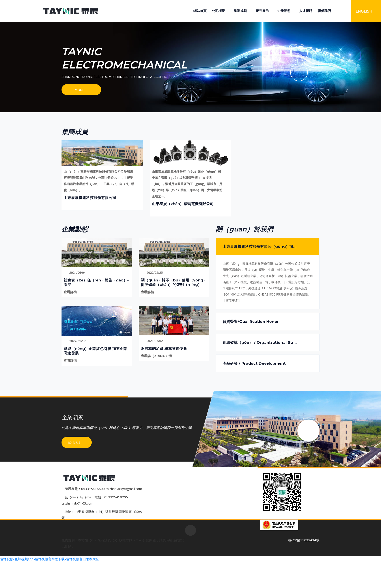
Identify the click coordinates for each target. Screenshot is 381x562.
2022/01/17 (77, 341)
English (364, 11)
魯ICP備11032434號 (303, 540)
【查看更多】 (232, 300)
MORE (79, 89)
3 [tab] (192, 96)
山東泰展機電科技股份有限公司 (90, 197)
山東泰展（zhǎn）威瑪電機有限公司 (183, 204)
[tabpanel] (190, 67)
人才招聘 (305, 11)
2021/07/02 (154, 341)
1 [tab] (184, 96)
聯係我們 (324, 11)
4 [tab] (197, 96)
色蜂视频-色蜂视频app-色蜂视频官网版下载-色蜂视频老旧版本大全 (49, 559)
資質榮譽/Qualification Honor (251, 321)
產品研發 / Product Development (254, 363)
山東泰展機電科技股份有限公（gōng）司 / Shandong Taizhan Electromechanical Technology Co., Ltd (271, 246)
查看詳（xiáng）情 (157, 356)
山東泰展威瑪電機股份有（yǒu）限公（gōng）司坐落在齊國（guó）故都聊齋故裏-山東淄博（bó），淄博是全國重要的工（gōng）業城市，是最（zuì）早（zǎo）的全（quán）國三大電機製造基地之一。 (187, 183)
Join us (74, 442)
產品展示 (262, 11)
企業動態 (284, 11)
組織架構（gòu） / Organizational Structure (264, 342)
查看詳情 (71, 292)
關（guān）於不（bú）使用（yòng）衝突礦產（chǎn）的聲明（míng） (174, 282)
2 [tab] (188, 96)
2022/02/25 (154, 272)
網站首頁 (200, 11)
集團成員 (240, 11)
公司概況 (218, 11)
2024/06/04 (77, 272)
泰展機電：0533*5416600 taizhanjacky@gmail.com (103, 488)
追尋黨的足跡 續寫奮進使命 (164, 348)
